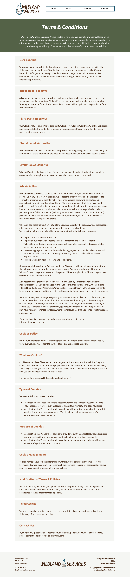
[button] (87, 8)
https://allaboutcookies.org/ (57, 378)
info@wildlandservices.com (32, 322)
